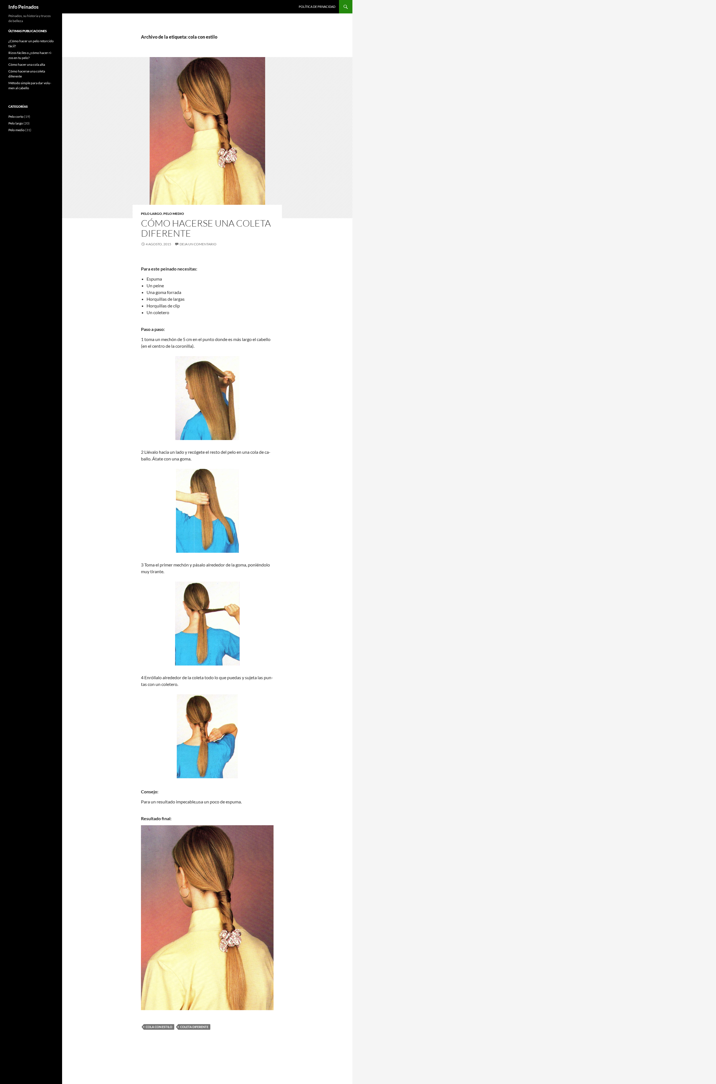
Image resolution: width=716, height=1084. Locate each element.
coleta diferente (194, 1027)
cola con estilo (159, 1027)
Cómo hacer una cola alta (26, 64)
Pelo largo (151, 213)
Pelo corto (15, 116)
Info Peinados (23, 7)
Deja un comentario (198, 244)
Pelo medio (173, 213)
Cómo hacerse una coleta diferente (206, 228)
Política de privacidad (317, 6)
